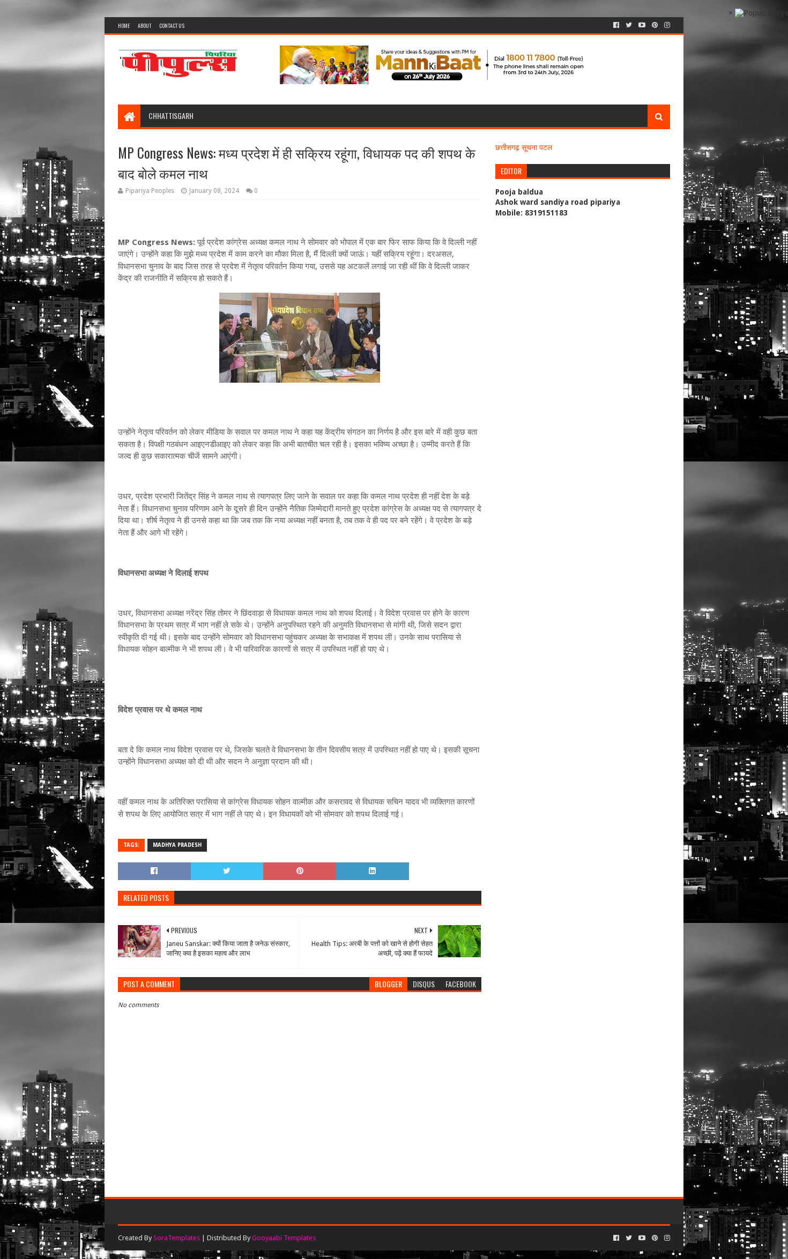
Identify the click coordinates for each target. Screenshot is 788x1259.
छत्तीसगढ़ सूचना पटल (523, 147)
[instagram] (666, 25)
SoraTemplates (176, 1238)
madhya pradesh (177, 845)
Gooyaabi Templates (284, 1238)
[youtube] (642, 25)
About (144, 25)
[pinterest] (655, 25)
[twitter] (628, 25)
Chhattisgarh (171, 115)
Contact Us (171, 25)
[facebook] (616, 25)
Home (124, 25)
